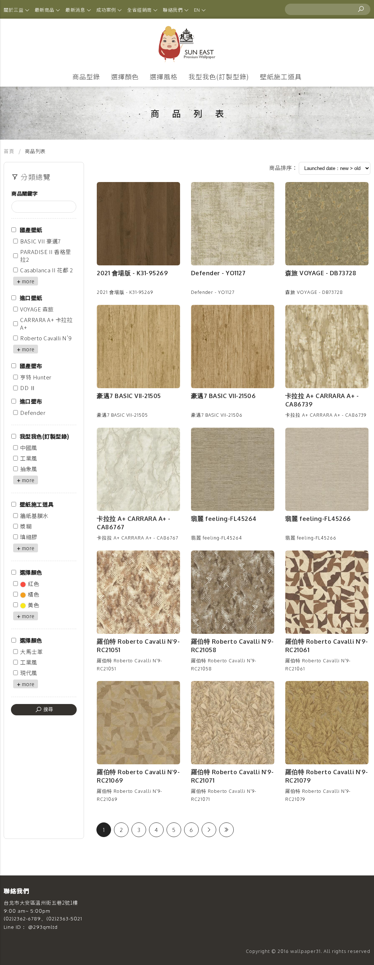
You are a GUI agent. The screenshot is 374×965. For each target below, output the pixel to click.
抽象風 (28, 469)
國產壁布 (31, 366)
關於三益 (14, 9)
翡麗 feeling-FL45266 (318, 518)
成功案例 (107, 9)
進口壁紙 (31, 298)
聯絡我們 (173, 9)
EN (198, 9)
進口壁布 (31, 401)
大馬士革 (31, 651)
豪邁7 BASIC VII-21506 (223, 396)
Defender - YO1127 (218, 273)
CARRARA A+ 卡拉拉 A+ (46, 323)
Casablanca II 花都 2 (46, 270)
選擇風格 (164, 76)
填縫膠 (28, 537)
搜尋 (47, 709)
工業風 (28, 458)
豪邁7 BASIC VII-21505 (129, 396)
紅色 (33, 583)
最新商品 (45, 9)
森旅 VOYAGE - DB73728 (320, 273)
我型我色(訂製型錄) (218, 76)
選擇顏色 (125, 76)
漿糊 (25, 526)
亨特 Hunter (35, 377)
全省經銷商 (140, 9)
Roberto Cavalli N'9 (46, 338)
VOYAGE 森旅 (37, 309)
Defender (32, 412)
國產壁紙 (31, 230)
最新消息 (76, 9)
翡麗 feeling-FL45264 (224, 518)
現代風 (28, 673)
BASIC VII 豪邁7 (40, 241)
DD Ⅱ (27, 387)
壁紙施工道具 (281, 76)
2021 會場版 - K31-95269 (132, 273)
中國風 (28, 447)
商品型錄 (86, 76)
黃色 (33, 605)
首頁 (10, 151)
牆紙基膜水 (34, 515)
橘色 (33, 594)
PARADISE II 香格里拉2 (45, 255)
